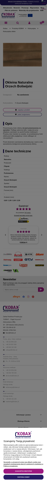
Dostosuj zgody (23, 477)
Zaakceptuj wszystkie (23, 471)
